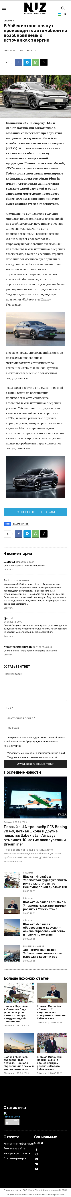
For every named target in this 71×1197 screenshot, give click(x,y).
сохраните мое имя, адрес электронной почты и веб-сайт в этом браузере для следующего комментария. (34, 741)
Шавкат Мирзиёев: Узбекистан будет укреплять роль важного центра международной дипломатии (45, 882)
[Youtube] (36, 1169)
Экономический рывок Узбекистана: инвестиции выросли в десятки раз (42, 953)
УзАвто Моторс (20, 524)
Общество (9, 21)
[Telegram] (27, 62)
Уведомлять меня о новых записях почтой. (32, 757)
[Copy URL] (44, 62)
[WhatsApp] (35, 62)
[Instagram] (36, 1154)
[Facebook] (18, 62)
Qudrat (8, 618)
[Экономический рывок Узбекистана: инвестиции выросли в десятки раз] (12, 953)
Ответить (8, 569)
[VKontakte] (36, 1164)
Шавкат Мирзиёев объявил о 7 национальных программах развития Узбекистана (44, 905)
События (8, 822)
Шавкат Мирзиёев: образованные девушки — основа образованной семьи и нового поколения (44, 929)
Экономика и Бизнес (33, 946)
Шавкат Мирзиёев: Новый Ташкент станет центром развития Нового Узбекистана (49, 1063)
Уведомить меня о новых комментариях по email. (36, 752)
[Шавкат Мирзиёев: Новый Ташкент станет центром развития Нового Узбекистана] (52, 1043)
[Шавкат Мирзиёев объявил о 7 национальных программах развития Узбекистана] (12, 905)
